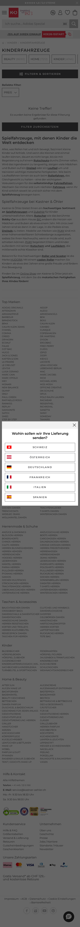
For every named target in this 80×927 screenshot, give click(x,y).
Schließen (74, 425)
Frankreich (40, 477)
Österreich (40, 457)
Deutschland (40, 467)
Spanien (40, 497)
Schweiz (40, 447)
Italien (40, 487)
